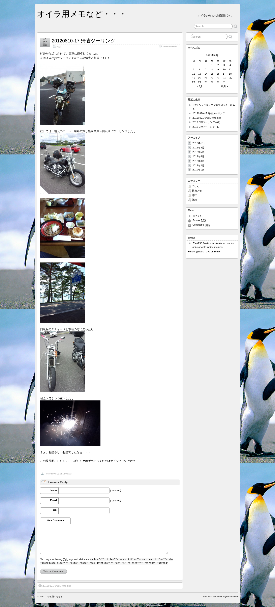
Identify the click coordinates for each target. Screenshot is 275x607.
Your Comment (55, 520)
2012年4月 (198, 156)
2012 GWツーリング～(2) (206, 122)
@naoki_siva (203, 251)
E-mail (53, 500)
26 (193, 82)
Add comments (170, 46)
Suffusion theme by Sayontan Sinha (220, 596)
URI (55, 510)
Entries (199, 220)
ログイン (197, 216)
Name (54, 490)
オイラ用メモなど (54, 596)
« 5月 (200, 86)
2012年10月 (199, 143)
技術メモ (197, 190)
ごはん (195, 186)
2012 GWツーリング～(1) (206, 127)
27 (199, 82)
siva (57, 473)
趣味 (194, 195)
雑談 (59, 46)
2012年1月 (198, 170)
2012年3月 (198, 161)
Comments (201, 224)
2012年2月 (198, 165)
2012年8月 (198, 147)
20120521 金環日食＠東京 (56, 585)
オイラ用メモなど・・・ (82, 13)
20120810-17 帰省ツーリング (84, 40)
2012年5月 (198, 152)
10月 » (224, 86)
